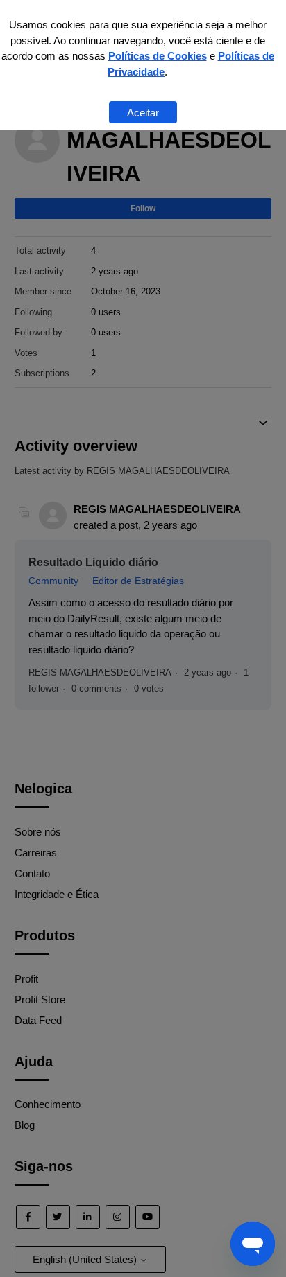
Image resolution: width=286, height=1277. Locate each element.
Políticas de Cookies (157, 56)
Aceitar (143, 112)
